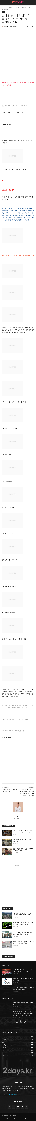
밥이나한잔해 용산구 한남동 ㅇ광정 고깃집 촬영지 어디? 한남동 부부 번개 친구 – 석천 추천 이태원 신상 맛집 (23, 1013)
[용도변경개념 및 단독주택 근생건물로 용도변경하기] (7, 981)
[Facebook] (13, 1107)
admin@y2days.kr (14, 1094)
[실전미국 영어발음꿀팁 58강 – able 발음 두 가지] (7, 1005)
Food (7, 7)
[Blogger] (9, 1107)
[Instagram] (18, 1107)
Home (3, 7)
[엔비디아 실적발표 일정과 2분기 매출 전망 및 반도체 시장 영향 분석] (7, 925)
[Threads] (26, 1107)
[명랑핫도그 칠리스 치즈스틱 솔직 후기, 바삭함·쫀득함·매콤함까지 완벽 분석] (7, 833)
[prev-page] (3, 858)
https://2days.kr (18, 818)
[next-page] (6, 858)
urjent (6, 26)
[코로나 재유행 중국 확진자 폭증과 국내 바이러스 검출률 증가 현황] (7, 944)
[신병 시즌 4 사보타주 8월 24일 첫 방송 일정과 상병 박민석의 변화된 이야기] (7, 934)
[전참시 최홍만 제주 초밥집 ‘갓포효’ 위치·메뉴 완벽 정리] (7, 851)
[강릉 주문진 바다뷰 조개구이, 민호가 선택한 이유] (7, 842)
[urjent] (3, 26)
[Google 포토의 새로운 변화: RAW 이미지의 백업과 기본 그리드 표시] (7, 1023)
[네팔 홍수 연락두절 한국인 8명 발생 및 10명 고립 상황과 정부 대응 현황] (7, 915)
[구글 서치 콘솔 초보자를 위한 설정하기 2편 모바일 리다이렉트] (7, 990)
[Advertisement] (18, 49)
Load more (17, 951)
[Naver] (22, 1107)
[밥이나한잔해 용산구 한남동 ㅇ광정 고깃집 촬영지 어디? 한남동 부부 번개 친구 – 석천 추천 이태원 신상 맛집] (7, 1014)
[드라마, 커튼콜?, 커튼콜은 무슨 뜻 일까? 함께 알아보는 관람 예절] (7, 972)
